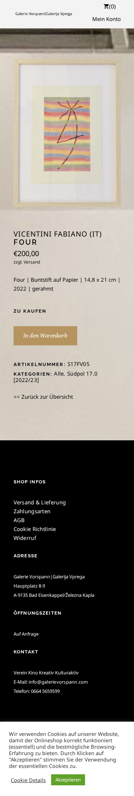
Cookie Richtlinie (35, 528)
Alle (59, 373)
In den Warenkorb (45, 335)
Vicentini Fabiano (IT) (58, 234)
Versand (32, 262)
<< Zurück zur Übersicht (43, 396)
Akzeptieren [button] (68, 779)
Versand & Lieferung (40, 502)
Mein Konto (106, 18)
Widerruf (25, 537)
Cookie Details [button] (28, 780)
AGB (19, 520)
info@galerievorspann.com (58, 682)
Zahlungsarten (32, 511)
